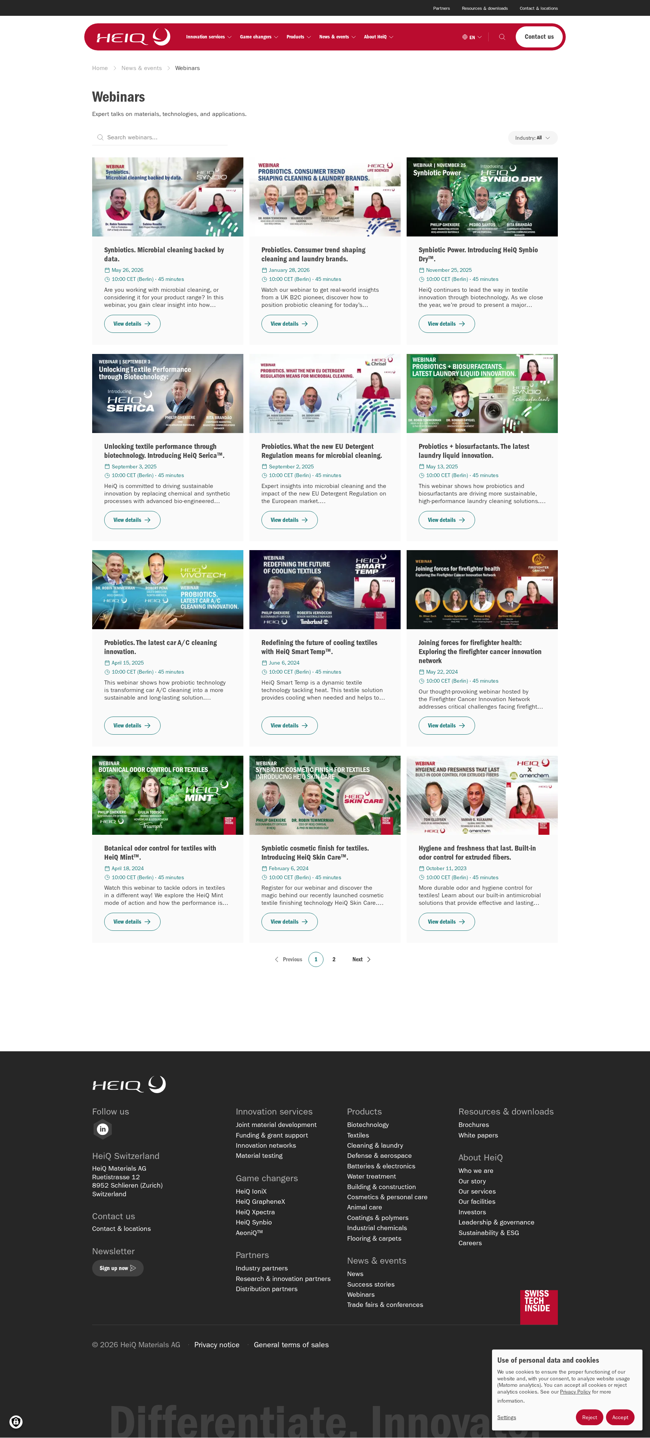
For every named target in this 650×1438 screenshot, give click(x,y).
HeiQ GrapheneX (260, 1202)
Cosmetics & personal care (387, 1197)
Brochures (474, 1125)
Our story (472, 1181)
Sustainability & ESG (489, 1233)
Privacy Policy (575, 1392)
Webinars (361, 1295)
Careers (470, 1243)
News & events (141, 68)
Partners (441, 8)
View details (127, 323)
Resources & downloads (485, 8)
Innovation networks (266, 1146)
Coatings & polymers (378, 1218)
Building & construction (381, 1187)
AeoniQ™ (249, 1233)
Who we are (476, 1171)
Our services (477, 1192)
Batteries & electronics (381, 1166)
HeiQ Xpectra (255, 1212)
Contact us (539, 37)
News (355, 1274)
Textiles (358, 1135)
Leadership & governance (497, 1222)
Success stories (371, 1285)
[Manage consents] (16, 1422)
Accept (620, 1417)
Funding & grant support (272, 1135)
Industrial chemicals (377, 1228)
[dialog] (567, 1390)
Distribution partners (267, 1289)
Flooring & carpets (374, 1239)
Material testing (259, 1156)
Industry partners (262, 1268)
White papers (478, 1135)
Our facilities (477, 1202)
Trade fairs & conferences (385, 1305)
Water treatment (371, 1176)
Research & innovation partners (283, 1279)
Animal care (364, 1207)
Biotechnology (368, 1125)
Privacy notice (217, 1344)
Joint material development (276, 1125)
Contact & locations (539, 8)
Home (100, 68)
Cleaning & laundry (375, 1146)
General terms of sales (291, 1344)
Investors (472, 1212)
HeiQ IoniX (251, 1192)
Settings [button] (506, 1417)
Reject (589, 1417)
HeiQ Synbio (254, 1222)
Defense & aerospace (379, 1156)
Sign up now (114, 1268)
